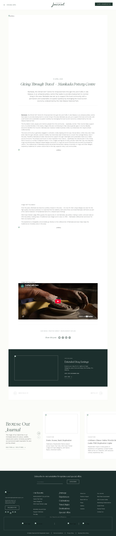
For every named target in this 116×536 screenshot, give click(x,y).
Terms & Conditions (58, 533)
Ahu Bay (35, 514)
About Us (82, 493)
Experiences (64, 497)
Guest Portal (100, 506)
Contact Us (100, 512)
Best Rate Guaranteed (103, 496)
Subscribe (73, 481)
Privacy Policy (70, 533)
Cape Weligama (37, 501)
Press (81, 502)
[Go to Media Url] (72, 524)
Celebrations (64, 501)
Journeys (62, 493)
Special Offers (64, 513)
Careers (82, 509)
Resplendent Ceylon (68, 331)
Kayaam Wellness (38, 512)
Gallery (82, 506)
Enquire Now (12, 507)
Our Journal (100, 493)
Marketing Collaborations (104, 502)
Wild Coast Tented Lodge (40, 504)
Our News (44, 331)
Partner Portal (101, 509)
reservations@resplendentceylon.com (14, 497)
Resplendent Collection (41, 496)
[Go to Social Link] (6, 513)
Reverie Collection (39, 509)
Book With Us (84, 499)
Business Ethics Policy (83, 533)
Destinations (64, 509)
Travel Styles (64, 505)
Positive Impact (54, 331)
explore (67, 376)
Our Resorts (11, 5)
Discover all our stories (15, 447)
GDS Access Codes (102, 499)
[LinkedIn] (66, 337)
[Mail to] (59, 337)
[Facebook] (63, 337)
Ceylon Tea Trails (37, 499)
